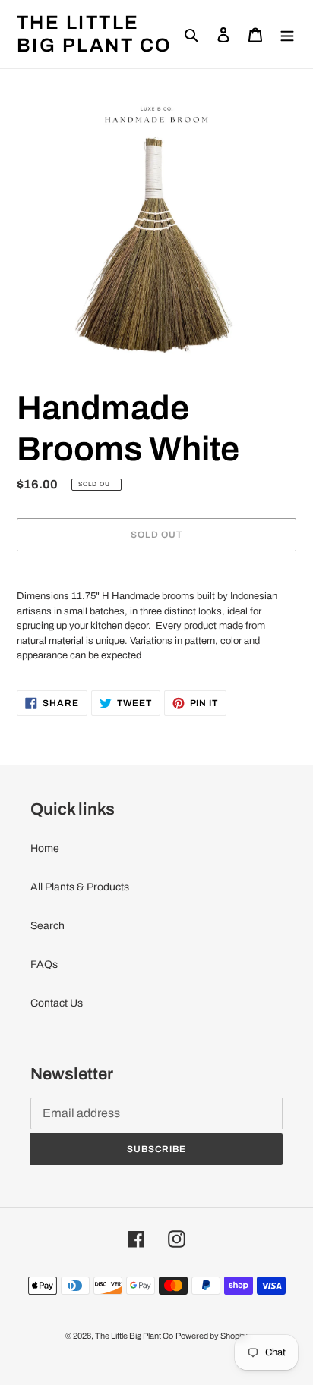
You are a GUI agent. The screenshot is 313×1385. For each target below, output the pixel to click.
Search (47, 925)
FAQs (44, 964)
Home (44, 848)
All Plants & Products (79, 887)
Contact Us (56, 1003)
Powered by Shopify (211, 1335)
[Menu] (287, 33)
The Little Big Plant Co (94, 33)
